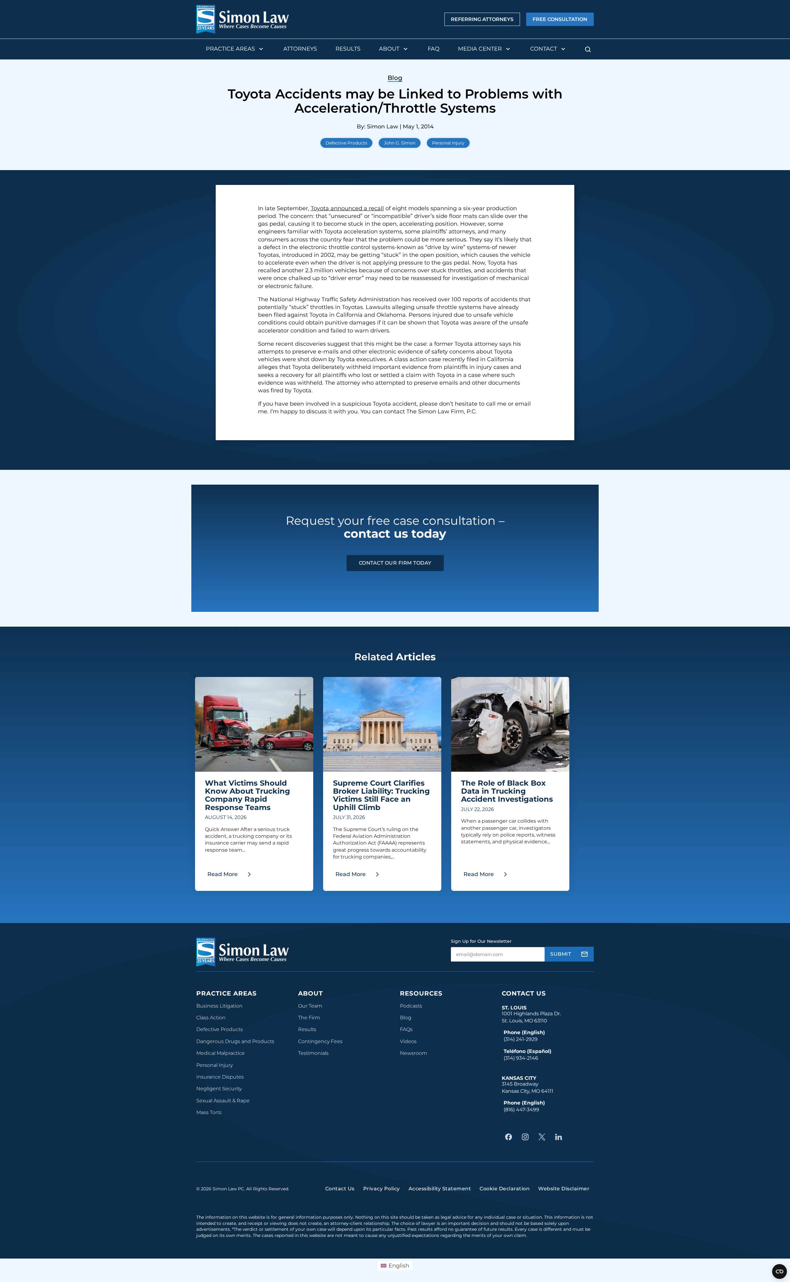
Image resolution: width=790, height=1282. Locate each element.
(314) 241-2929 (521, 1039)
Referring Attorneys (482, 19)
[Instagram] (526, 1137)
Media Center (480, 48)
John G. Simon (399, 143)
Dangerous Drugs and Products (235, 1041)
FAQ (433, 48)
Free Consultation (560, 19)
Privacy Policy (381, 1189)
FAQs (406, 1029)
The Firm (309, 1018)
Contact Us (524, 993)
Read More (231, 876)
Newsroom (413, 1053)
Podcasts (411, 1006)
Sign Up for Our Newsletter (481, 941)
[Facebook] (510, 1137)
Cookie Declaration (505, 1189)
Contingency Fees (320, 1041)
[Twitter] (543, 1137)
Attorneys (300, 48)
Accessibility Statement (440, 1189)
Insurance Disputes (220, 1077)
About (389, 48)
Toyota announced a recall (347, 208)
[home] (242, 19)
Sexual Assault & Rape (223, 1101)
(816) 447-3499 (521, 1110)
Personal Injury (448, 143)
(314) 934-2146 (521, 1058)
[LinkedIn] (560, 1137)
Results (347, 48)
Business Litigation (219, 1006)
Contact (543, 48)
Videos (408, 1041)
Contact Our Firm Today (395, 563)
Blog (405, 1018)
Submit (560, 954)
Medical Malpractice (220, 1053)
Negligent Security (219, 1089)
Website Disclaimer (563, 1189)
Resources (421, 993)
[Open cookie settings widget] (779, 1271)
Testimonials (313, 1053)
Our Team (310, 1006)
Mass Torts (209, 1112)
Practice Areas (230, 48)
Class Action (211, 1018)
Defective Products (346, 143)
